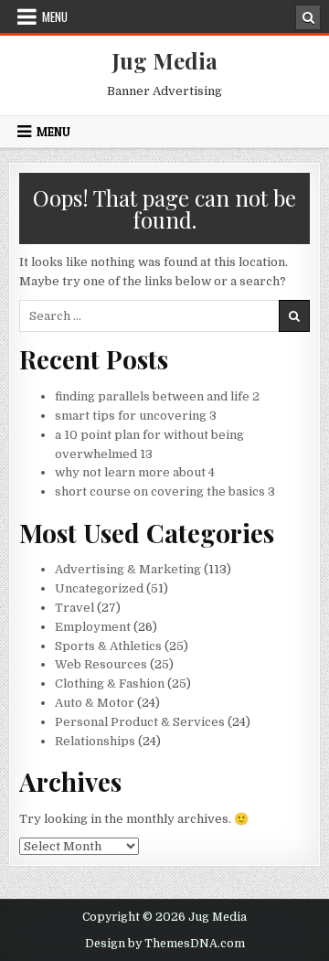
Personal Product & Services (140, 722)
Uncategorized (99, 588)
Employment (93, 627)
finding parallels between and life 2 (157, 396)
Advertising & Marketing (128, 569)
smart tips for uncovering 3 (136, 415)
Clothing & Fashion (109, 683)
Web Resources (101, 664)
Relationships (95, 741)
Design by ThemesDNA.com (165, 943)
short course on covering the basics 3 (165, 491)
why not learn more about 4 (135, 472)
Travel (74, 607)
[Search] (308, 17)
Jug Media (165, 60)
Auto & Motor (94, 703)
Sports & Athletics (108, 646)
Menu (55, 16)
